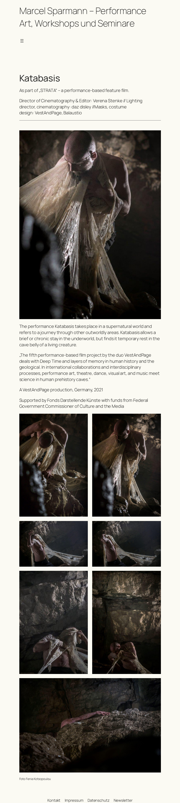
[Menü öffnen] (22, 40)
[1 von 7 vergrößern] (82, 419)
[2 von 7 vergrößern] (155, 419)
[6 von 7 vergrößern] (155, 576)
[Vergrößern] (155, 136)
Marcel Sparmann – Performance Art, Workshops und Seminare (82, 16)
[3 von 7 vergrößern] (82, 527)
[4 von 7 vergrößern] (155, 527)
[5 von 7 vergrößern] (82, 576)
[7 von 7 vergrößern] (155, 684)
